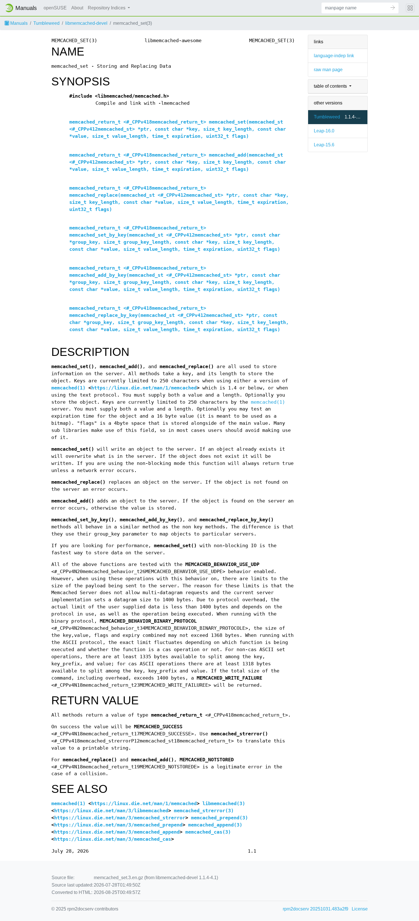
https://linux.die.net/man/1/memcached (144, 388)
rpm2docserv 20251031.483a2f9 (315, 908)
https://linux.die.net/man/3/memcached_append (117, 832)
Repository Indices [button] (107, 7)
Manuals (18, 23)
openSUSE (55, 7)
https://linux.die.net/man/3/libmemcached (111, 810)
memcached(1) (68, 388)
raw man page (328, 69)
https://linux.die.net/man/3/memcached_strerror (119, 818)
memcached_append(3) (215, 825)
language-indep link (334, 55)
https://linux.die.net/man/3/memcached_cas (112, 839)
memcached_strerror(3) (204, 810)
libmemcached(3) (223, 803)
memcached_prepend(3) (219, 818)
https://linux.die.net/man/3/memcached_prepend (118, 825)
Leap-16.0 (324, 130)
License (360, 908)
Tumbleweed (46, 23)
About (77, 7)
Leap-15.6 (324, 144)
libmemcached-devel (86, 23)
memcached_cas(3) (208, 832)
